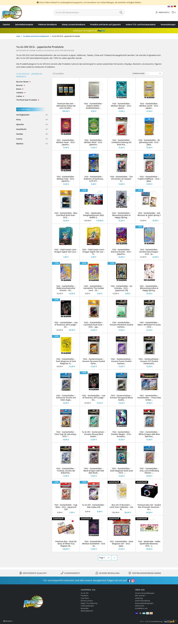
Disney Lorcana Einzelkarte (73, 24)
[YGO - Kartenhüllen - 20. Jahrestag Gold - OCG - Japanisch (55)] (149, 126)
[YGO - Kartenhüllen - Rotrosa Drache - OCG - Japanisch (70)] (121, 236)
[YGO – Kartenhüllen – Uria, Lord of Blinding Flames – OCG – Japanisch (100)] (149, 455)
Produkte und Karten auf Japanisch (105, 24)
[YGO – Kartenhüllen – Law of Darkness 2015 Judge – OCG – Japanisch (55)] (66, 309)
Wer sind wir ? (140, 595)
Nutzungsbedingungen (144, 603)
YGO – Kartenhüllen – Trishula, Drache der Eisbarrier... (65, 470)
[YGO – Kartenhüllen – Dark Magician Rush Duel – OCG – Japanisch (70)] (121, 455)
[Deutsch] (175, 6)
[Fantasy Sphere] (12, 12)
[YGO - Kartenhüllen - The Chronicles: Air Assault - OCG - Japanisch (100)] (121, 163)
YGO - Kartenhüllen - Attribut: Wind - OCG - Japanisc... (93, 142)
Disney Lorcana (87, 600)
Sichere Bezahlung (142, 600)
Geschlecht (21, 129)
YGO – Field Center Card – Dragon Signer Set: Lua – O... (93, 251)
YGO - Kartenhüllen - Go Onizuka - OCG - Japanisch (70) (121, 288)
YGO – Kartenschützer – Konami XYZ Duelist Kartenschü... (149, 361)
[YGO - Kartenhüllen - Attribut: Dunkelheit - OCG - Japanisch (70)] (94, 528)
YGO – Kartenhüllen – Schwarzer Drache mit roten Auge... (66, 397)
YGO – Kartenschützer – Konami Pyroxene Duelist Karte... (93, 361)
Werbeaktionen (87, 611)
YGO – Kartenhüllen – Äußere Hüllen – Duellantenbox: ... (93, 105)
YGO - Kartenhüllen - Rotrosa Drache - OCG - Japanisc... (121, 251)
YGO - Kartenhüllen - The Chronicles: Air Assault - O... (121, 178)
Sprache (20, 124)
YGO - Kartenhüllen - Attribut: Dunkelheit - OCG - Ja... (93, 543)
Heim (18, 36)
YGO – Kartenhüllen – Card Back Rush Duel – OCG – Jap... (94, 324)
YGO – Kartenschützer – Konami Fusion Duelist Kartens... (121, 361)
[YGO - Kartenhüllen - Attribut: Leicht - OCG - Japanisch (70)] (149, 90)
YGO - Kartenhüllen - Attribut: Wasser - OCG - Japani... (121, 105)
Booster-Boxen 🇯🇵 (23, 81)
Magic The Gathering (89, 603)
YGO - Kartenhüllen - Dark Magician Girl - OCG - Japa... (121, 543)
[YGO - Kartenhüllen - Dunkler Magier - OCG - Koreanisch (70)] (121, 418)
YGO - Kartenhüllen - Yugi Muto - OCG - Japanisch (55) (65, 507)
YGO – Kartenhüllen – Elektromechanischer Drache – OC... (65, 288)
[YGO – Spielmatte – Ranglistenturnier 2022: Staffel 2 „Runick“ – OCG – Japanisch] (94, 199)
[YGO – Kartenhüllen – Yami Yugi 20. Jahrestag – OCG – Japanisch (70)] (66, 418)
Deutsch (8, 621)
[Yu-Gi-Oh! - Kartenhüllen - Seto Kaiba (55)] (94, 491)
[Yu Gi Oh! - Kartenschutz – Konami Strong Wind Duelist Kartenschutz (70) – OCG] (94, 418)
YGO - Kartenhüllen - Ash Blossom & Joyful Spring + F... (149, 215)
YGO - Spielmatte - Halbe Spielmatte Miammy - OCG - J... (149, 543)
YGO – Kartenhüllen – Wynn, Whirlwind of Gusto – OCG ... (149, 324)
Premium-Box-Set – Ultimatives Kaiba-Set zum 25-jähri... (65, 105)
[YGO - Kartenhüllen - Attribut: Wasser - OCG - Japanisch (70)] (121, 90)
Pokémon (84, 595)
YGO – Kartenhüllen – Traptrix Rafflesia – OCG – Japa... (149, 178)
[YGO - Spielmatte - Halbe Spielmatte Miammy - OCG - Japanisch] (149, 528)
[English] (172, 6)
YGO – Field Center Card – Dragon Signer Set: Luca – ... (65, 251)
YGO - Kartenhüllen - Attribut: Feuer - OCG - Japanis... (66, 142)
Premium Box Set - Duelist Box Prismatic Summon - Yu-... (149, 507)
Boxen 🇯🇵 (20, 89)
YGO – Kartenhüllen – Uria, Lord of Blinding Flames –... (149, 470)
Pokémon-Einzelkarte (47, 24)
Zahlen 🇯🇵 (20, 96)
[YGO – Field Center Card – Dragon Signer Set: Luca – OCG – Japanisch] (66, 236)
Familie (19, 134)
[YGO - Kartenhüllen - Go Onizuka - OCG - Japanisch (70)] (121, 272)
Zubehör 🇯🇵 (21, 92)
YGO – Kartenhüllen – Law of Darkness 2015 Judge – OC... (66, 324)
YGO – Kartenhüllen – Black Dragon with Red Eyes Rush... (94, 470)
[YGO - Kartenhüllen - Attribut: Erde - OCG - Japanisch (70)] (66, 163)
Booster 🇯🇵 (20, 85)
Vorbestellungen (87, 605)
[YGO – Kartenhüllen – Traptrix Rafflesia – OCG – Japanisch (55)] (149, 163)
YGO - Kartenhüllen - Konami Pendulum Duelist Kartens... (121, 324)
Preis (18, 119)
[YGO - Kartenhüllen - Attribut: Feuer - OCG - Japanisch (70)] (66, 126)
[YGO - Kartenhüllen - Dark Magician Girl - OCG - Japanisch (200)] (121, 528)
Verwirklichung (157, 621)
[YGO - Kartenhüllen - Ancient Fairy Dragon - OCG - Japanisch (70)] (149, 236)
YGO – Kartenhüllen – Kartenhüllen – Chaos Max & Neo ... (149, 397)
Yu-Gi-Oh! (84, 593)
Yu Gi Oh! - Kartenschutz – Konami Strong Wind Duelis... (93, 434)
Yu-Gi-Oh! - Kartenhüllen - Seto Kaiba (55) (93, 506)
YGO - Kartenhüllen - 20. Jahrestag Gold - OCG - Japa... (149, 142)
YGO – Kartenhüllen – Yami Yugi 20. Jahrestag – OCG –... (65, 434)
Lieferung (139, 598)
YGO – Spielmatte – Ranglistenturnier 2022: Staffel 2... (93, 215)
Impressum (139, 605)
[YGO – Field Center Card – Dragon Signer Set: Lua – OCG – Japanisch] (94, 236)
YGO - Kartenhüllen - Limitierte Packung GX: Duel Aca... (121, 142)
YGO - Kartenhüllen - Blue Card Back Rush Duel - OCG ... (65, 215)
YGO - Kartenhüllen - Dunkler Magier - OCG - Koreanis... (121, 434)
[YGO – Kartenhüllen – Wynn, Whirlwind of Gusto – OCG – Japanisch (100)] (149, 309)
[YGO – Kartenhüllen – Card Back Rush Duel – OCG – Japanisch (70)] (94, 309)
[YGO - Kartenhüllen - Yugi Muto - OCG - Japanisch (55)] (66, 491)
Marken (19, 143)
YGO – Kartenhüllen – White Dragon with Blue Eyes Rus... (149, 434)
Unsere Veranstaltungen (144, 593)
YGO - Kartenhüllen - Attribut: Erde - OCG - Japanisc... (66, 178)
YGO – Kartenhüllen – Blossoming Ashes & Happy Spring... (121, 215)
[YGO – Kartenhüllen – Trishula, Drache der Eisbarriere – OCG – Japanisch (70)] (66, 455)
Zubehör (6, 24)
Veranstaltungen (168, 24)
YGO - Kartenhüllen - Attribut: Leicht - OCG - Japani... (149, 105)
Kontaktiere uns (141, 608)
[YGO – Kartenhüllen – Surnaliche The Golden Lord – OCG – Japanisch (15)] (94, 272)
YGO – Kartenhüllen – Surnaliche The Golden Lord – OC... (93, 288)
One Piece (85, 598)
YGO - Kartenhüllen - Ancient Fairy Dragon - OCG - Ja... (149, 251)
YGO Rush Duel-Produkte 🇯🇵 (27, 100)
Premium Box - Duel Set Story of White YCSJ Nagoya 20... (65, 543)
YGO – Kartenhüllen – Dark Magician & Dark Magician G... (66, 361)
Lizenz (19, 139)
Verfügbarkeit (22, 114)
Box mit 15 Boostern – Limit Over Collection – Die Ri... (121, 507)
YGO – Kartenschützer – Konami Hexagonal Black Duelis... (121, 397)
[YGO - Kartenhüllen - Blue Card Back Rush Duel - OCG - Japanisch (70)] (66, 199)
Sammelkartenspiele (24, 24)
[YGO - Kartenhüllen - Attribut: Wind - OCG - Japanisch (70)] (94, 126)
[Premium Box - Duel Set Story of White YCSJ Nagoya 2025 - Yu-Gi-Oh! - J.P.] (66, 528)
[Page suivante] (114, 557)
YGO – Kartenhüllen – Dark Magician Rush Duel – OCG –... (121, 470)
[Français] (169, 6)
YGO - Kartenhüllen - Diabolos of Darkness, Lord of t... (93, 178)
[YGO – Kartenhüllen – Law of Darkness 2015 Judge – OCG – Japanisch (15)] (94, 382)
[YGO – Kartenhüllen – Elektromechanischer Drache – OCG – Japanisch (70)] (66, 272)
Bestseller (85, 608)
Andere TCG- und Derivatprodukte (141, 24)
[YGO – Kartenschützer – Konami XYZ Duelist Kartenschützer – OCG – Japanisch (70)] (149, 345)
